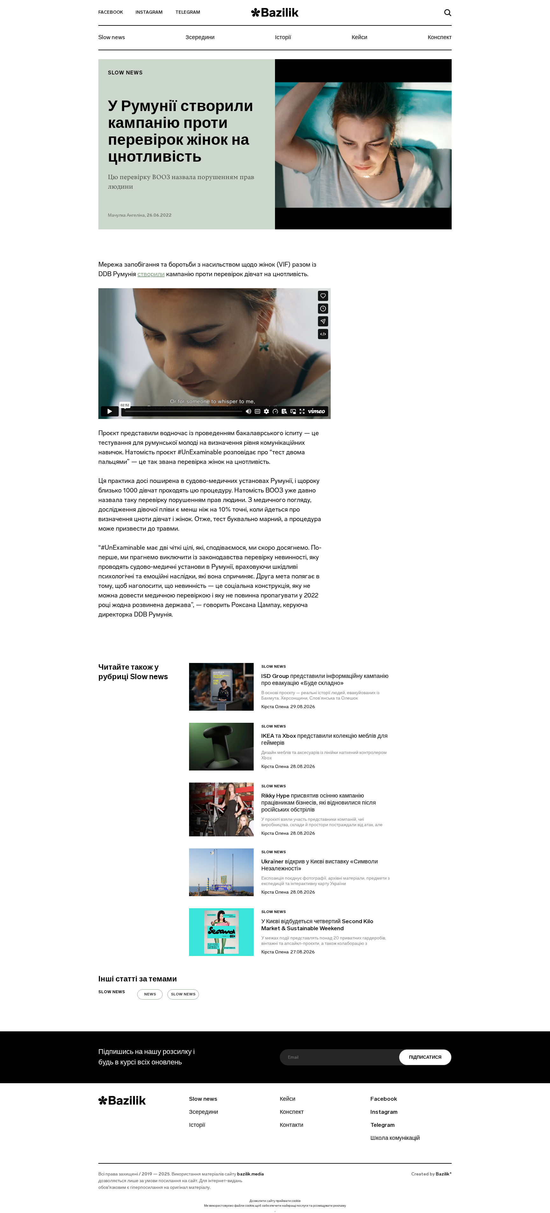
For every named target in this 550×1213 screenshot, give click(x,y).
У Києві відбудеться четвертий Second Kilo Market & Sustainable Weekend (317, 925)
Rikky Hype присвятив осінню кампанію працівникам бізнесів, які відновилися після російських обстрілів (318, 803)
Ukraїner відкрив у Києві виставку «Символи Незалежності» (319, 865)
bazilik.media (250, 1174)
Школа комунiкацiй (395, 1138)
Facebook (110, 12)
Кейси (359, 38)
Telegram (187, 12)
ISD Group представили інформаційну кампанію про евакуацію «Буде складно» (325, 680)
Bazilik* (444, 1174)
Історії (283, 38)
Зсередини (200, 38)
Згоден (275, 1211)
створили (151, 274)
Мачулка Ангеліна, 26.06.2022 (140, 215)
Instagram (149, 12)
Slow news (111, 38)
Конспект (440, 38)
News (150, 994)
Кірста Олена (275, 707)
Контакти (291, 1125)
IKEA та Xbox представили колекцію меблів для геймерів (324, 740)
